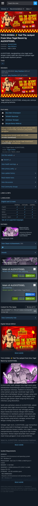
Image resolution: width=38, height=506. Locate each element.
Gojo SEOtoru (12, 46)
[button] (4, 8)
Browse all (31, 307)
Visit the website (7, 155)
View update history (8, 173)
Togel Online (5, 100)
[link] (18, 275)
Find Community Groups (9, 187)
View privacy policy (8, 169)
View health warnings (8, 164)
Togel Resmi (26, 290)
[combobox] (20, 3)
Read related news (7, 178)
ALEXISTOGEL (12, 44)
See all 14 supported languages (12, 220)
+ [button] (2, 63)
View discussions (7, 182)
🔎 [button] (35, 329)
